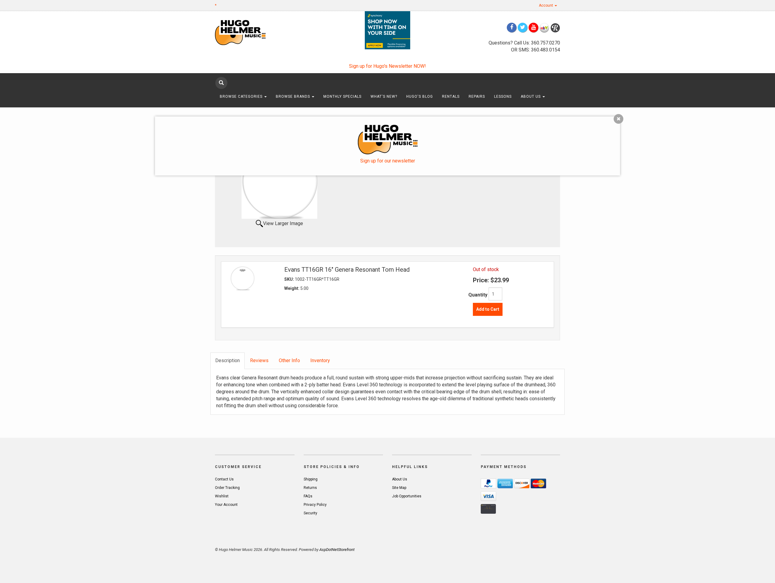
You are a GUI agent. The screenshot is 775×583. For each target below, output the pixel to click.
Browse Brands (293, 96)
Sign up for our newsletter (387, 161)
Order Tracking (227, 488)
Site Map (399, 488)
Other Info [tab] (289, 360)
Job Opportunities (406, 496)
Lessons (503, 96)
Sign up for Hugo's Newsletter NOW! (387, 66)
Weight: (292, 288)
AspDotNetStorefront (337, 549)
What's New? (384, 96)
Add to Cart (487, 309)
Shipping (311, 479)
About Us (531, 96)
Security (310, 513)
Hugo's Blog (419, 96)
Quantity (477, 295)
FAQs (308, 496)
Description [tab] (227, 360)
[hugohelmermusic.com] (255, 32)
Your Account (226, 505)
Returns (310, 488)
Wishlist (222, 496)
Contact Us (224, 479)
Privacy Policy (315, 505)
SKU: (289, 279)
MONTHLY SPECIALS (342, 96)
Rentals (451, 96)
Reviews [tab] (259, 360)
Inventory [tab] (320, 360)
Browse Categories (242, 96)
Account (546, 5)
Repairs (477, 96)
